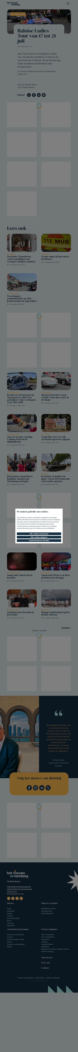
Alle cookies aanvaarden (39, 534)
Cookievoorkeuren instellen (39, 540)
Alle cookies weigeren (39, 537)
